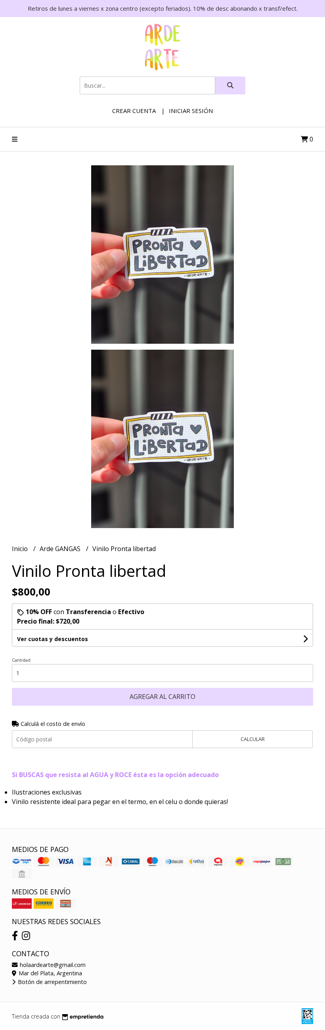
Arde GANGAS (61, 548)
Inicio (20, 548)
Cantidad (21, 660)
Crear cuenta (134, 111)
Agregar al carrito (162, 696)
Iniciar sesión (191, 111)
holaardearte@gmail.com (52, 965)
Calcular (253, 739)
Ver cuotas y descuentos (52, 639)
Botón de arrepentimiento (51, 982)
